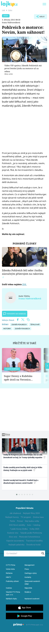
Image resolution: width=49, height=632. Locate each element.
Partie (12, 521)
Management (29, 565)
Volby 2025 (34, 529)
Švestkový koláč (33, 544)
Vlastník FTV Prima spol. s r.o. (13, 593)
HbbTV (8, 577)
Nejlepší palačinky (16, 544)
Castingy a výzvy (31, 573)
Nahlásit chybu (11, 599)
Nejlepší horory (12, 517)
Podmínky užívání (12, 581)
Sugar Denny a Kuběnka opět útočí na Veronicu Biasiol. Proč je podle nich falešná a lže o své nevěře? (19, 377)
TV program (26, 517)
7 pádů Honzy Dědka (19, 529)
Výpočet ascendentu (15, 541)
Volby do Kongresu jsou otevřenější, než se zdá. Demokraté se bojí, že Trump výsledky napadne (23, 456)
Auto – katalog (33, 525)
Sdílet (39, 17)
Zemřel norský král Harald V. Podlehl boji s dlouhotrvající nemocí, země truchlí (20, 481)
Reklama (9, 573)
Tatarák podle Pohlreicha (31, 533)
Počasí (20, 521)
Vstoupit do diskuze (16, 314)
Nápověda (28, 588)
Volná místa (10, 569)
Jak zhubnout (15, 513)
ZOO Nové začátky (17, 525)
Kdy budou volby (32, 521)
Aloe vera (13, 537)
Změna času (38, 517)
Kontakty (28, 577)
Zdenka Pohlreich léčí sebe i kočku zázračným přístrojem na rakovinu (23, 272)
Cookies (9, 588)
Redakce (28, 592)
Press (27, 569)
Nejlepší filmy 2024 (31, 513)
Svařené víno (12, 533)
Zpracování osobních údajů (32, 582)
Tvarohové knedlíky (34, 541)
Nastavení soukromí (32, 599)
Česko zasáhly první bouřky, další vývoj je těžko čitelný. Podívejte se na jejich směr (22, 468)
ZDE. (24, 284)
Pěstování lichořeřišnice (29, 537)
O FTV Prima (10, 565)
